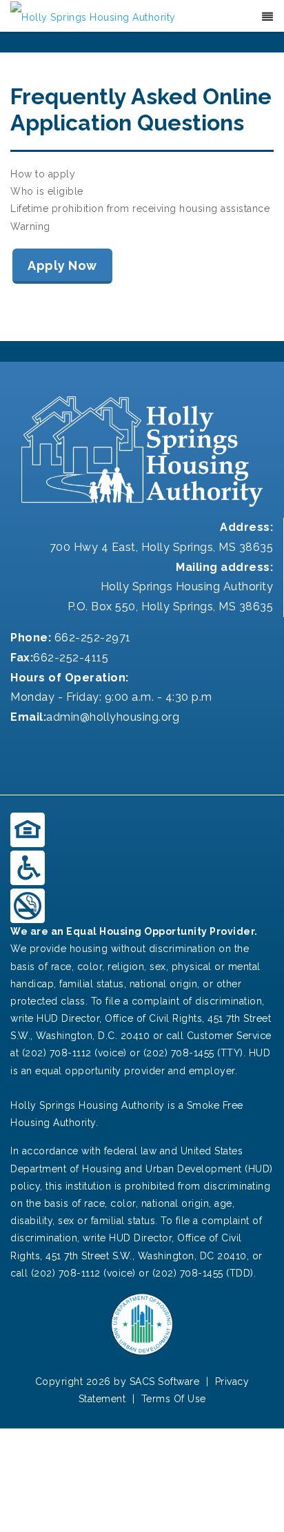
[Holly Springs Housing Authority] (93, 16)
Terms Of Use (173, 1398)
